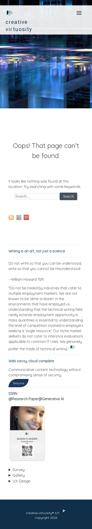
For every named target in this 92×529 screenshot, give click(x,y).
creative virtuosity (19, 25)
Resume (18, 383)
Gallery (19, 475)
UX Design (22, 481)
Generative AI (53, 399)
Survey (19, 469)
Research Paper (25, 399)
